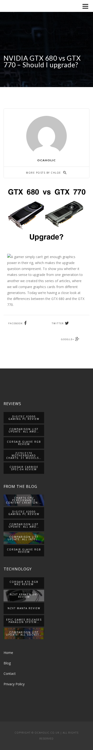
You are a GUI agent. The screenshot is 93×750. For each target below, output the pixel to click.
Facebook (15, 323)
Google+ (67, 339)
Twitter (58, 323)
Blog (7, 663)
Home (8, 652)
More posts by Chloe (44, 172)
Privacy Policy (14, 684)
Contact (10, 673)
